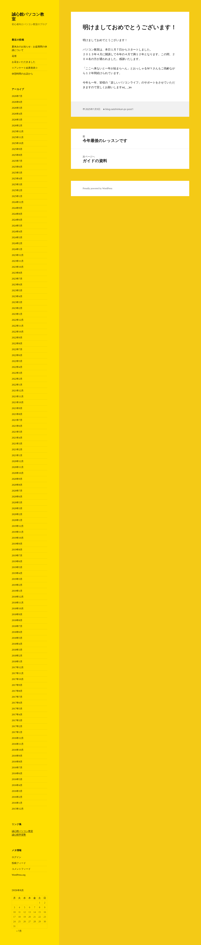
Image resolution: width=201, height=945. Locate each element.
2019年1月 (17, 591)
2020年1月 (17, 520)
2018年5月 (17, 638)
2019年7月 (17, 555)
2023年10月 (18, 267)
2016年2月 (17, 797)
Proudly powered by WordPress (97, 188)
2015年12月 (18, 808)
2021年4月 (17, 437)
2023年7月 (17, 278)
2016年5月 (17, 779)
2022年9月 (17, 337)
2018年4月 (17, 644)
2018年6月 (17, 632)
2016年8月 (17, 761)
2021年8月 (17, 414)
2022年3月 (17, 373)
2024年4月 (17, 231)
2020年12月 (18, 461)
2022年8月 (17, 343)
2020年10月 (18, 473)
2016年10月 (18, 750)
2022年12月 (18, 320)
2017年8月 (17, 691)
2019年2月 (17, 585)
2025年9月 (17, 149)
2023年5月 (17, 290)
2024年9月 (17, 208)
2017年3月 (17, 720)
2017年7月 (17, 697)
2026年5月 (17, 108)
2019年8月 (17, 549)
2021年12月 (18, 390)
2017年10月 (18, 679)
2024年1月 (17, 249)
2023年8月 (17, 273)
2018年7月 (17, 626)
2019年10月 (18, 538)
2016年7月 (17, 767)
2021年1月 (17, 455)
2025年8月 (17, 155)
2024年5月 (17, 225)
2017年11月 (18, 673)
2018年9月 (17, 614)
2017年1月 (17, 732)
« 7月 (19, 931)
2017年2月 (17, 726)
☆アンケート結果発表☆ (25, 68)
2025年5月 (17, 172)
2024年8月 (17, 214)
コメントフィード (21, 869)
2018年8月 (17, 620)
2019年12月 (18, 526)
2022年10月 (18, 331)
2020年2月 (17, 514)
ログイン (16, 857)
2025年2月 (17, 190)
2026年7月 (17, 96)
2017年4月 (17, 714)
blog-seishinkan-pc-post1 (119, 109)
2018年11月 (18, 602)
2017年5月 (17, 708)
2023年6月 (17, 284)
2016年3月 (17, 791)
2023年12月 (18, 255)
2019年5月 (17, 567)
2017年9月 (17, 685)
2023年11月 (18, 261)
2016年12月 (18, 738)
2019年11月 (18, 532)
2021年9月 (17, 408)
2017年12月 (18, 667)
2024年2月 (17, 243)
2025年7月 (17, 161)
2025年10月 (18, 143)
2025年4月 (17, 178)
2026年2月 (17, 125)
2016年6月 (17, 773)
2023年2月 (17, 308)
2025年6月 (17, 167)
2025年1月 (17, 196)
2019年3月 (17, 579)
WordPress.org (18, 875)
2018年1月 (17, 661)
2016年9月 (17, 755)
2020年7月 (17, 490)
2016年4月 (17, 785)
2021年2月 (17, 449)
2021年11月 (18, 396)
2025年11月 (18, 137)
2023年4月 (17, 296)
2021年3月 (17, 443)
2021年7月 (17, 420)
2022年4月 (17, 367)
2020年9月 (17, 479)
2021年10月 (18, 402)
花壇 (14, 56)
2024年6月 (17, 220)
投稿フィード (19, 863)
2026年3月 (17, 119)
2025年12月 (18, 131)
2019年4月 (17, 573)
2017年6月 (17, 702)
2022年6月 (17, 355)
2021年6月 (17, 426)
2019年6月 (17, 561)
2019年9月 (17, 543)
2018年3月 (17, 649)
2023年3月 (17, 302)
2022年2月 (17, 379)
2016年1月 (17, 803)
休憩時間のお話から (22, 73)
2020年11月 (18, 467)
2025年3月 (17, 184)
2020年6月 (17, 496)
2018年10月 (18, 608)
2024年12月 (18, 202)
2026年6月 (17, 102)
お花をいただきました (23, 62)
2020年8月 (17, 485)
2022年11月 (18, 326)
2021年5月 (17, 432)
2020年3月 (17, 508)
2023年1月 (17, 314)
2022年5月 (17, 361)
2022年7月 (17, 349)
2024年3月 (17, 237)
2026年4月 (17, 113)
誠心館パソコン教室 (28, 16)
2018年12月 (18, 596)
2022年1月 (17, 384)
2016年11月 (18, 744)
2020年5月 (17, 502)
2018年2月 (17, 655)
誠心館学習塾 (19, 834)
